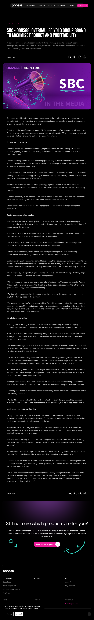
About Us (51, 5)
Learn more (33, 608)
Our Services (30, 5)
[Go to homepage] (17, 5)
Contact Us (83, 5)
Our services (7, 578)
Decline (9, 614)
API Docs (42, 5)
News (72, 5)
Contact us (69, 600)
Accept (19, 614)
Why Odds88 (62, 5)
